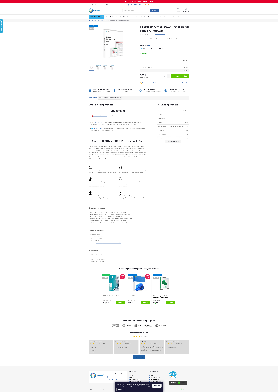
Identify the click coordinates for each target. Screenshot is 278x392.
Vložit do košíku (181, 76)
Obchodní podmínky (93, 5)
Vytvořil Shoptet (186, 389)
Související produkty (114, 97)
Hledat (154, 10)
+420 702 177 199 (113, 379)
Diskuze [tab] (106, 97)
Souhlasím (157, 385)
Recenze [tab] (100, 97)
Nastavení (120, 389)
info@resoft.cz (146, 5)
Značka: (185, 83)
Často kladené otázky (155, 379)
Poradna (152, 375)
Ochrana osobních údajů (104, 5)
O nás (131, 375)
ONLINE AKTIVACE (98, 128)
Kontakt (132, 377)
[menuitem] (96, 17)
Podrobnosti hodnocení (160, 34)
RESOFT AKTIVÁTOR (98, 122)
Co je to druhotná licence (156, 381)
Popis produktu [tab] (93, 97)
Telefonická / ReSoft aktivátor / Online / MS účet (108, 243)
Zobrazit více (139, 357)
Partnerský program (155, 377)
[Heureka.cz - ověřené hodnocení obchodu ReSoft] (173, 374)
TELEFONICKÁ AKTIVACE (100, 116)
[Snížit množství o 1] (168, 77)
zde (149, 386)
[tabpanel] (113, 290)
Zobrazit (120, 302)
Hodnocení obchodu (139, 332)
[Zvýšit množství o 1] (168, 75)
